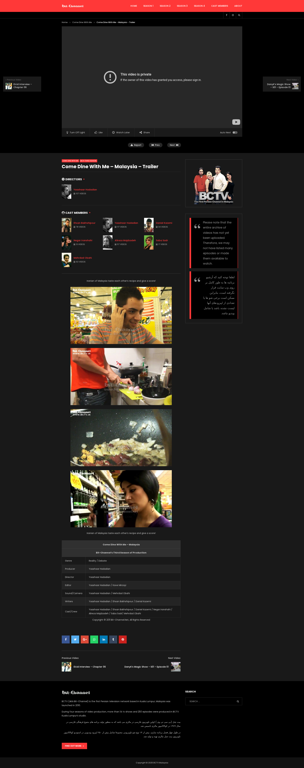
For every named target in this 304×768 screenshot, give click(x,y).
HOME (133, 5)
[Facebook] (226, 15)
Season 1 (148, 5)
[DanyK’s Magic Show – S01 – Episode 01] (175, 667)
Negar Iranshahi (83, 240)
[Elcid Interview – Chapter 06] (66, 667)
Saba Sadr (162, 240)
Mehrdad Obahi (83, 257)
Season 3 (182, 5)
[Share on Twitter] (75, 639)
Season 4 (199, 5)
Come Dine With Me (82, 22)
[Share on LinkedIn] (104, 639)
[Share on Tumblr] (113, 639)
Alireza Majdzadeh (125, 240)
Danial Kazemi (164, 223)
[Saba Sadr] (149, 242)
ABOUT (238, 5)
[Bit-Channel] (73, 6)
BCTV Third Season (88, 161)
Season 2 (165, 5)
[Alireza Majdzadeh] (107, 242)
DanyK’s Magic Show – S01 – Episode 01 (146, 666)
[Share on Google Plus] (85, 639)
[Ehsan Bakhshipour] (66, 225)
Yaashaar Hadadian (85, 189)
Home (65, 22)
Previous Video (70, 658)
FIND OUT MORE (74, 746)
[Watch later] (233, 15)
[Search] (239, 15)
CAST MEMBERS (219, 5)
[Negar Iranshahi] (66, 242)
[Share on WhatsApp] (94, 639)
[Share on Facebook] (66, 639)
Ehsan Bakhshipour (84, 223)
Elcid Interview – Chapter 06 (90, 666)
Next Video (174, 658)
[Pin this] (123, 639)
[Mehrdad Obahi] (66, 260)
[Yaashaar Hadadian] (66, 192)
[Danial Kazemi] (149, 225)
